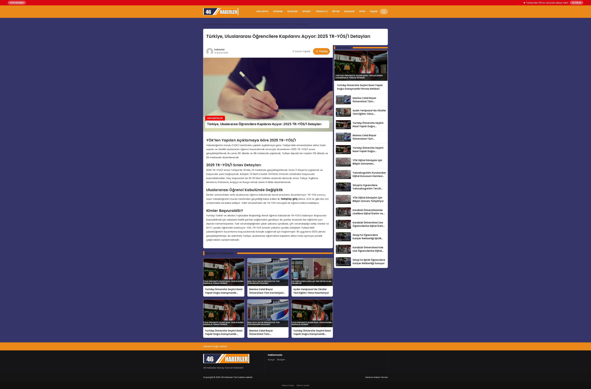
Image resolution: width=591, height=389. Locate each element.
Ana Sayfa (262, 11)
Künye (271, 359)
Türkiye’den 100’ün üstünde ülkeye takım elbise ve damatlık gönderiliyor (551, 2)
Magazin (349, 11)
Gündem (278, 11)
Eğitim (336, 11)
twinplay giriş (289, 198)
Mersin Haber (288, 385)
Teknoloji (322, 11)
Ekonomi (292, 11)
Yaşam (374, 11)
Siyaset (306, 11)
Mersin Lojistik (303, 385)
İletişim (281, 359)
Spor (362, 11)
